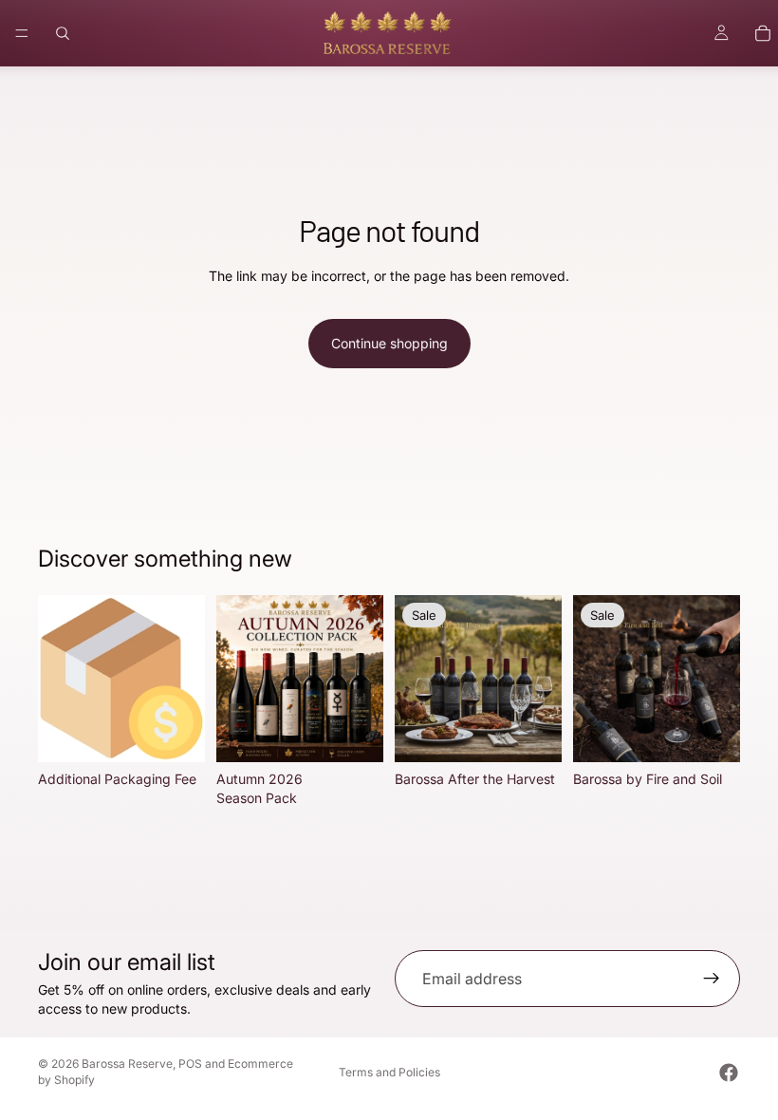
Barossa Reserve (127, 1063)
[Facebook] (728, 1072)
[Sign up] (712, 979)
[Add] (175, 733)
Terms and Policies (389, 1072)
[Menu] (22, 33)
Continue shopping (389, 343)
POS (190, 1063)
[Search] (62, 33)
